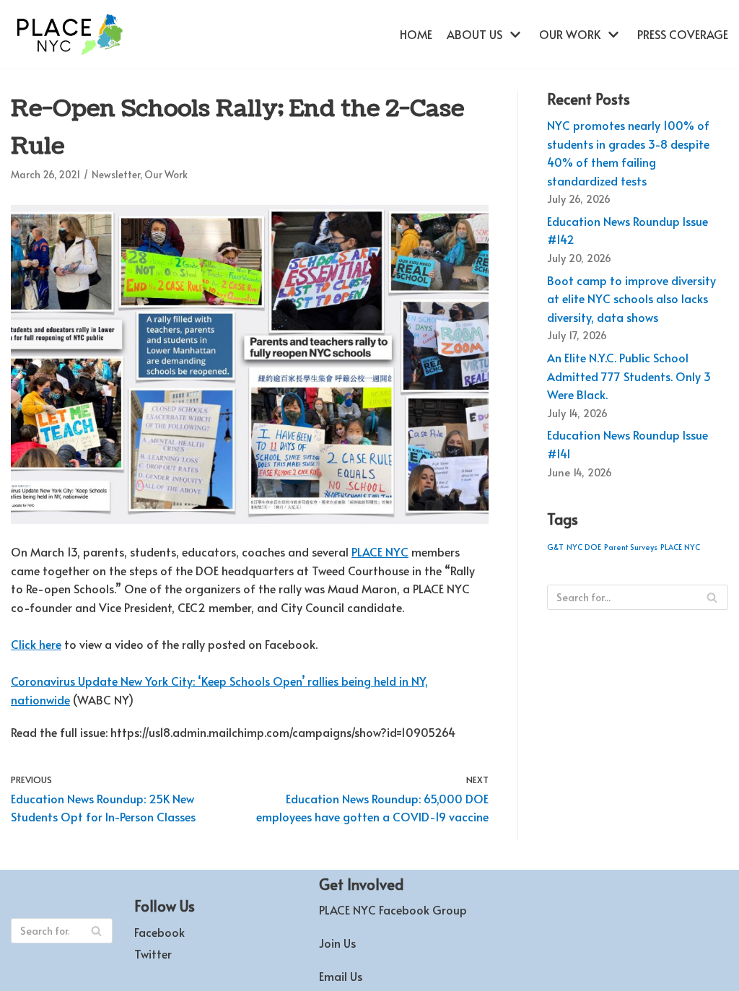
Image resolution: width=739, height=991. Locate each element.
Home (416, 34)
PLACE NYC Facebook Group (393, 909)
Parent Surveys (630, 546)
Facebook (159, 932)
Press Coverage (682, 34)
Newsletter (116, 174)
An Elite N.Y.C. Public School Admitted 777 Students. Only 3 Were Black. (629, 375)
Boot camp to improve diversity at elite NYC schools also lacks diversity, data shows (631, 298)
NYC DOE (584, 546)
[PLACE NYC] (68, 34)
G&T (555, 546)
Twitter (153, 953)
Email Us (340, 976)
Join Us (337, 943)
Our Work (166, 174)
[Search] (712, 597)
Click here (36, 644)
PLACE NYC (379, 551)
